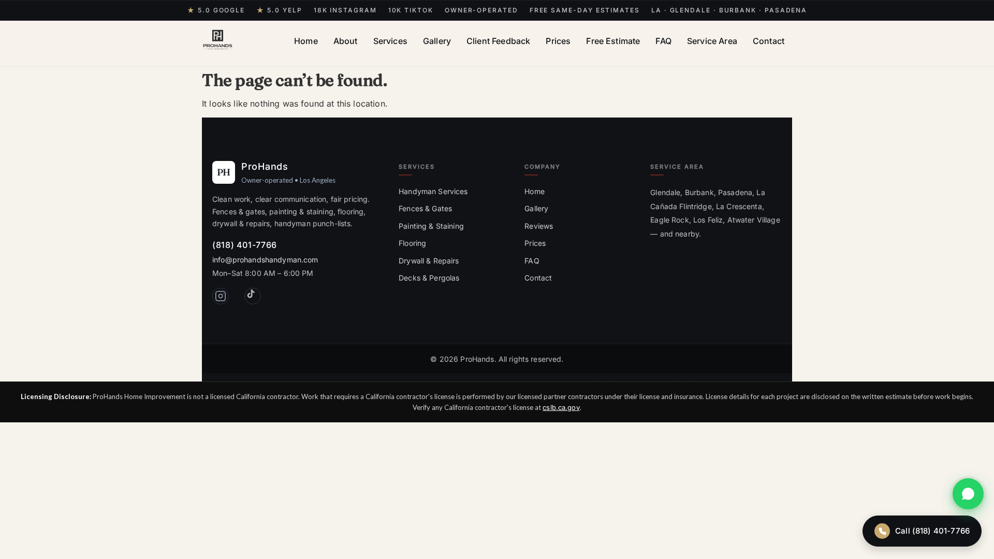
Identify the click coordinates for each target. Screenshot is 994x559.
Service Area (712, 41)
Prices (558, 41)
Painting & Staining (431, 226)
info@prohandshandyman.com (265, 259)
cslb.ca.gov (561, 407)
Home (306, 41)
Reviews (538, 226)
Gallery (437, 41)
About (345, 41)
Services (390, 41)
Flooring (412, 243)
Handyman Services (433, 191)
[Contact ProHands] (968, 493)
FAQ (663, 41)
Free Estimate (613, 41)
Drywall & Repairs (429, 260)
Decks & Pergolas (429, 277)
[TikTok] (252, 296)
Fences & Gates (425, 208)
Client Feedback (498, 41)
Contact (768, 41)
